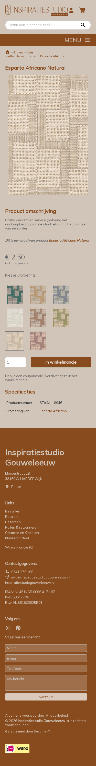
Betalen (11, 517)
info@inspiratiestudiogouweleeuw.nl (40, 577)
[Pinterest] (18, 628)
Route (16, 487)
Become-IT (42, 731)
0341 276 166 (22, 572)
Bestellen (12, 511)
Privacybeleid (57, 715)
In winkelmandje (61, 362)
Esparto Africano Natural (69, 240)
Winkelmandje (19, 547)
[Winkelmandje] (82, 10)
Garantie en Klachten (22, 533)
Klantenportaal (17, 538)
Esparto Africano (53, 411)
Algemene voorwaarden (24, 715)
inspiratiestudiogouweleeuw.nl (30, 583)
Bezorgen (13, 522)
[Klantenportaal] (71, 10)
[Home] (7, 52)
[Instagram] (8, 628)
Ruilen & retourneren (22, 527)
